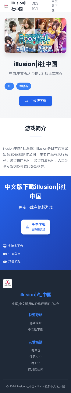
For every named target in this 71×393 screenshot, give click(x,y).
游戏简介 (36, 323)
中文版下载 (38, 101)
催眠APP (35, 357)
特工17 (35, 363)
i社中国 (36, 350)
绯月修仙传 (35, 369)
